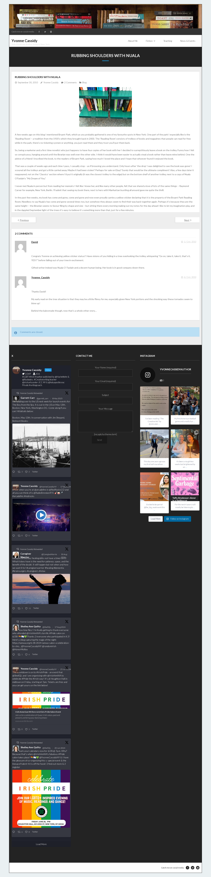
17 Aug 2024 (60, 627)
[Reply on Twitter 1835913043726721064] (14, 535)
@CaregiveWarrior (49, 555)
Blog (84, 82)
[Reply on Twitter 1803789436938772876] (14, 832)
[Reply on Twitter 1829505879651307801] (14, 608)
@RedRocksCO (56, 489)
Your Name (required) (105, 367)
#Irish (36, 678)
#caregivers (33, 571)
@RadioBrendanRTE (43, 492)
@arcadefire (40, 489)
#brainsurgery (19, 571)
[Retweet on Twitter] (18, 393)
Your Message (105, 408)
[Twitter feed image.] (41, 445)
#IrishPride (42, 672)
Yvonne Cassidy (51, 82)
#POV (15, 489)
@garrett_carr (42, 398)
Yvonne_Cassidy (40, 277)
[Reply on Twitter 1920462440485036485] (14, 472)
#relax (42, 571)
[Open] (154, 400)
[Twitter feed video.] (41, 515)
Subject (105, 395)
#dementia (59, 567)
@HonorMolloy (20, 649)
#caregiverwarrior (35, 567)
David (34, 241)
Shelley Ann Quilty (31, 626)
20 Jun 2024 (60, 748)
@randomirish (49, 646)
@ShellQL (47, 627)
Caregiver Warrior (25, 555)
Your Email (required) (105, 381)
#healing (49, 567)
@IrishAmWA (33, 633)
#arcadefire (18, 496)
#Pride (52, 633)
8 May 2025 (57, 398)
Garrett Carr (28, 397)
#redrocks (29, 496)
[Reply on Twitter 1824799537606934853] (14, 654)
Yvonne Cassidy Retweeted (31, 393)
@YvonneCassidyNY (48, 486)
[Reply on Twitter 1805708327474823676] (14, 729)
